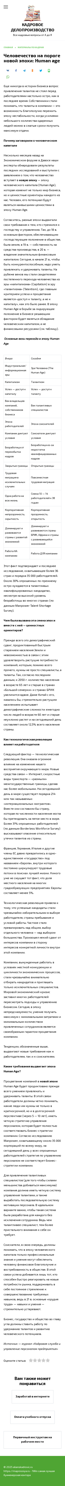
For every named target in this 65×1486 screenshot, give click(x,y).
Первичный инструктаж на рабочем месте (32, 1439)
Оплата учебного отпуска (32, 1416)
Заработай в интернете (33, 1396)
